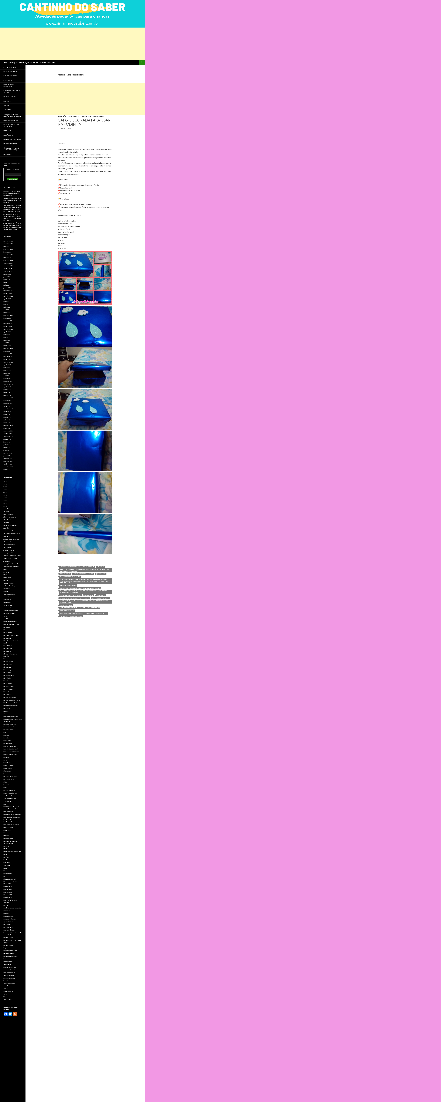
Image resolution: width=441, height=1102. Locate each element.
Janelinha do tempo (9, 796)
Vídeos (5, 997)
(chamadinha (101, 574)
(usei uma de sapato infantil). (70, 576)
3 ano (5, 492)
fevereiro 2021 (8, 348)
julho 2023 (6, 277)
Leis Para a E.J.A (8, 811)
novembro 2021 (8, 323)
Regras (5, 948)
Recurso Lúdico (8, 927)
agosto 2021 (7, 332)
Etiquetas (6, 757)
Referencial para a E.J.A (10, 937)
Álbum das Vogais (8, 514)
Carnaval (6, 597)
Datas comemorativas (10, 120)
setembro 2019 (8, 384)
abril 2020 (6, 376)
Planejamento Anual (9, 879)
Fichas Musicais (8, 768)
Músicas (6, 857)
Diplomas (6, 711)
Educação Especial (9, 97)
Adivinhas (6, 509)
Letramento (7, 830)
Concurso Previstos (9, 608)
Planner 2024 (7, 895)
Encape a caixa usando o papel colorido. (74, 598)
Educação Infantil (65, 116)
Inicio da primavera (9, 790)
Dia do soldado (7, 683)
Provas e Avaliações (9, 919)
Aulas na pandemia (9, 544)
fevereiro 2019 (8, 398)
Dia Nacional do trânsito (10, 703)
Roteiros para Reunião (10, 956)
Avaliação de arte (8, 550)
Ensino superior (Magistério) (8, 85)
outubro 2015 (7, 464)
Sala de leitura (7, 962)
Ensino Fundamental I (10, 71)
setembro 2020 (8, 362)
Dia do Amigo (7, 670)
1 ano (5, 481)
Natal (5, 860)
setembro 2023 (8, 271)
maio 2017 (6, 447)
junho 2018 (6, 417)
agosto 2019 (7, 387)
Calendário (6, 588)
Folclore (6, 774)
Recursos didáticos (9, 930)
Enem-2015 (7, 741)
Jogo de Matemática (9, 798)
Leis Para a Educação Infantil (12, 817)
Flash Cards (7, 771)
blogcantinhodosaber (68, 585)
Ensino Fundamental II (10, 76)
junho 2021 (6, 337)
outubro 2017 (7, 434)
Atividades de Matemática (11, 539)
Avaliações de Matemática (11, 564)
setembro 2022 (8, 296)
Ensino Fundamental (82, 116)
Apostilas (6, 528)
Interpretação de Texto (10, 793)
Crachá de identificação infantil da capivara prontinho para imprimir (12, 200)
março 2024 (7, 257)
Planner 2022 (7, 889)
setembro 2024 (8, 255)
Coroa (5, 616)
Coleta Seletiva (8, 605)
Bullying (5, 580)
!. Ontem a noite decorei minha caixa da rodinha (77, 567)
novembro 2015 (8, 461)
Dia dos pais (7, 694)
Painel (5, 868)
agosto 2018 (7, 412)
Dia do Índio (7, 678)
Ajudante (6, 511)
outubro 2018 (7, 406)
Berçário (6, 572)
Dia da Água (6, 627)
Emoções (6, 738)
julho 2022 (6, 301)
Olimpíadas (6, 865)
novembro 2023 (8, 266)
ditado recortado (8, 714)
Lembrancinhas (8, 827)
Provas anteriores (8, 916)
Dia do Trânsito (8, 689)
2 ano (5, 487)
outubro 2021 (7, 326)
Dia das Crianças (8, 661)
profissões (6, 911)
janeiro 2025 (7, 252)
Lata (4, 804)
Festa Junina (7, 763)
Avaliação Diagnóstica (10, 558)
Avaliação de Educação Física (12, 555)
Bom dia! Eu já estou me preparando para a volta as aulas (80, 588)
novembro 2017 (8, 431)
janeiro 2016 (7, 456)
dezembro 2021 (8, 321)
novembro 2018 (8, 403)
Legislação (7, 131)
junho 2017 (6, 445)
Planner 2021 (7, 886)
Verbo (5, 994)
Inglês (5, 787)
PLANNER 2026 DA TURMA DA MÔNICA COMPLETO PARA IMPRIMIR (11, 193)
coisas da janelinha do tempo (70, 595)
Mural (5, 854)
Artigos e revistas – (9, 531)
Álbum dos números (9, 517)
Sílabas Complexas (9, 978)
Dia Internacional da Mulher (11, 700)
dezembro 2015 (8, 458)
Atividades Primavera (10, 542)
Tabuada (5, 981)
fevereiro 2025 (8, 249)
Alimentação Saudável (10, 525)
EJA (4, 732)
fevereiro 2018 (8, 425)
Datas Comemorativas (10, 621)
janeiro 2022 (7, 318)
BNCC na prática (8, 575)
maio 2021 (6, 340)
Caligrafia (6, 591)
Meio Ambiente (8, 838)
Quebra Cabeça (8, 922)
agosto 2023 (7, 274)
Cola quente (89, 595)
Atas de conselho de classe (11, 533)
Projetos (6, 913)
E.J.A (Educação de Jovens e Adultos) (12, 91)
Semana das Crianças (9, 967)
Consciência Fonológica (10, 610)
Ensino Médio (7, 80)
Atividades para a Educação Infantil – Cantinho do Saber (29, 62)
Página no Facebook (10, 143)
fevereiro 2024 (8, 260)
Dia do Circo (7, 672)
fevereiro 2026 (8, 241)
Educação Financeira (9, 724)
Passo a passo (7, 873)
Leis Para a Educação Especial (12, 814)
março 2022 (7, 312)
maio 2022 (6, 307)
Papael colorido (66, 605)
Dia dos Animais (8, 692)
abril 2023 (6, 285)
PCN (4, 876)
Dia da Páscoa (7, 648)
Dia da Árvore (7, 632)
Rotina (5, 959)
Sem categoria (7, 964)
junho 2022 (6, 304)
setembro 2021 (8, 329)
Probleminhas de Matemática (12, 908)
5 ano (5, 503)
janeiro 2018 (7, 428)
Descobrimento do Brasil (11, 624)
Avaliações (6, 561)
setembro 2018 (8, 409)
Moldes (5, 849)
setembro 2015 (8, 467)
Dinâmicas (6, 708)
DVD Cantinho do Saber (10, 716)
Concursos (7, 110)
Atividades (6, 536)
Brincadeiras (7, 577)
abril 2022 (6, 310)
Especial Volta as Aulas (10, 754)
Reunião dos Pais (8, 953)
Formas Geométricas (10, 776)
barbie (5, 569)
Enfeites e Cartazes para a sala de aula (12, 125)
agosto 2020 (7, 365)
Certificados (7, 599)
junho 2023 (6, 279)
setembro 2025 (8, 244)
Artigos (6, 105)
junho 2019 (6, 390)
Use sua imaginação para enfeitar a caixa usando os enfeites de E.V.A (83, 613)
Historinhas (7, 785)
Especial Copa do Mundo (10, 749)
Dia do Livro (7, 681)
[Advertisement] (69, 44)
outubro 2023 (7, 268)
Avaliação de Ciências (10, 553)
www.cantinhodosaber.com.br (71, 616)
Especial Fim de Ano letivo (11, 752)
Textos (5, 988)
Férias (5, 760)
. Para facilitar (65, 574)
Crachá (5, 619)
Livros (5, 833)
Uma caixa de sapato (67, 610)
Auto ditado (7, 547)
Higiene (5, 782)
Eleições (6, 735)
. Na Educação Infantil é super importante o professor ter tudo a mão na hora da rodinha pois (85, 570)
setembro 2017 (8, 436)
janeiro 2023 (7, 288)
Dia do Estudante (8, 675)
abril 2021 (6, 343)
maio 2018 (6, 420)
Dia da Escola (7, 638)
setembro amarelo (9, 975)
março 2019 (7, 395)
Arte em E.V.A (7, 101)
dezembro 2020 (8, 354)
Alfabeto (6, 522)
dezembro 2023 (8, 263)
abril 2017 (6, 450)
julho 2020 (6, 367)
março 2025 (7, 246)
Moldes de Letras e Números (12, 851)
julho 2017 (6, 442)
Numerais (6, 862)
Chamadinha (7, 602)
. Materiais (100, 567)
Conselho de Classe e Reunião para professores (12, 115)
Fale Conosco (8, 154)
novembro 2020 (8, 356)
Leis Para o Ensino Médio (11, 825)
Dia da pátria (7, 651)
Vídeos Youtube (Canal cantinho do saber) (11, 149)
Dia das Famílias (8, 664)
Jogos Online (7, 801)
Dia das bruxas (7, 659)
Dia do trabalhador (9, 686)
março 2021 (7, 345)
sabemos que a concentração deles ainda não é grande (80, 608)
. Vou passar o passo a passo (83, 574)
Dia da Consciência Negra (11, 635)
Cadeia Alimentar (8, 583)
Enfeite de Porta (8, 743)
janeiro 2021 (7, 351)
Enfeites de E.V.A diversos (100, 598)
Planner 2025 (7, 897)
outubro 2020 (7, 359)
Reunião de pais (8, 135)
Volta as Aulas (98, 116)
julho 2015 (6, 469)
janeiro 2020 (7, 378)
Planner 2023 (7, 892)
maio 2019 (6, 392)
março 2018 (7, 423)
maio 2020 (6, 373)
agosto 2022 (7, 299)
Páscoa (5, 871)
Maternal (6, 836)
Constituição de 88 (9, 613)
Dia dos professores (9, 697)
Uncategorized (8, 991)
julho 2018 (6, 414)
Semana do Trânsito (9, 970)
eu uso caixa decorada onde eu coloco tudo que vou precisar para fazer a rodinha (84, 601)
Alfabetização (7, 520)
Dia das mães (7, 667)
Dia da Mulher (7, 646)
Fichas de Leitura (8, 765)
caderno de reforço (9, 586)
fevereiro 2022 (8, 315)
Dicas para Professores (10, 705)
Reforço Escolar (8, 945)
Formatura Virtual (8, 779)
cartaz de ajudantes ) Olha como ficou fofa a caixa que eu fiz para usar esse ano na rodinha (84, 591)
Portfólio (6, 905)
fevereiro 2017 (8, 453)
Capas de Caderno (9, 594)
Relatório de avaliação (10, 950)
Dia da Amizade (8, 630)
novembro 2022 (8, 290)
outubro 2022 (7, 293)
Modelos (6, 846)
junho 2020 (6, 370)
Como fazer (101, 595)
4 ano (5, 498)
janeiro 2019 (7, 401)
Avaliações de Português (11, 566)
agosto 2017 (7, 439)
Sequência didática (9, 973)
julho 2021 (6, 334)
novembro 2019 (8, 381)
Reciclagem (7, 924)
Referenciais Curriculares (12, 139)
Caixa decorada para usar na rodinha (84, 122)
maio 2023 (6, 282)
